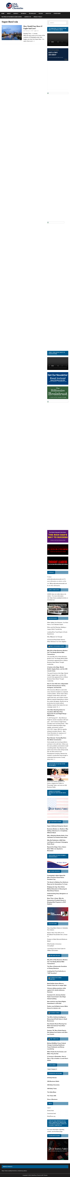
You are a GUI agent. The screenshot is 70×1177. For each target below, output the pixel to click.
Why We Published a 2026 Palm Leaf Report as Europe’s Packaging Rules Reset (57, 842)
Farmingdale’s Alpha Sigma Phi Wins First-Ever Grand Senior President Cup (56, 877)
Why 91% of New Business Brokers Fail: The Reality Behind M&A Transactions (57, 652)
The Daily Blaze (55, 955)
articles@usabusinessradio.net (55, 579)
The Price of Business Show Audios (11, 16)
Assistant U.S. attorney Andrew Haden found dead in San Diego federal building (56, 996)
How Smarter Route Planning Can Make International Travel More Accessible (57, 1025)
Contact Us (27, 16)
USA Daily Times (55, 1012)
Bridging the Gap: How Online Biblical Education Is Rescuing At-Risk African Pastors (57, 888)
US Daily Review (55, 871)
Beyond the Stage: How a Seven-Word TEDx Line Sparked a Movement (56, 848)
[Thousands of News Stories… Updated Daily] (57, 867)
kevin (37, 30)
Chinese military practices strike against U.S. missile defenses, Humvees (56, 990)
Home (2, 13)
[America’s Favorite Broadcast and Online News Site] (57, 817)
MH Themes (44, 1175)
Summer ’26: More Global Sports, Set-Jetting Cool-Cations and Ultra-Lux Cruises (57, 1032)
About (9, 13)
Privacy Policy (38, 16)
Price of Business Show (57, 646)
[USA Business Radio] (57, 1159)
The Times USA (54, 1039)
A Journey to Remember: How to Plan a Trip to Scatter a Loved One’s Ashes (57, 1058)
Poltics (41, 13)
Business (23, 13)
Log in (49, 1107)
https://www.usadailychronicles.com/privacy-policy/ (14, 1170)
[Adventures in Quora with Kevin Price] (57, 779)
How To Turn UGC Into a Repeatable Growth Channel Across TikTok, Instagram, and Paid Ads (57, 685)
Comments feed (51, 1113)
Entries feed (50, 1110)
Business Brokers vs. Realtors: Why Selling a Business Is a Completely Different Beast (57, 830)
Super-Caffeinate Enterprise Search (57, 826)
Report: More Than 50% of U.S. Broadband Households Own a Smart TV (57, 934)
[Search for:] (57, 22)
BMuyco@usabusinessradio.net (58, 583)
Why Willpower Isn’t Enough (54, 636)
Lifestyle (48, 13)
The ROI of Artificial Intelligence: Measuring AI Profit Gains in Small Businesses (57, 1019)
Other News (57, 13)
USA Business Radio (55, 821)
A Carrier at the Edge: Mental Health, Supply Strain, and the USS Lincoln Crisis (57, 669)
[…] (33, 41)
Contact (15, 13)
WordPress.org (51, 1116)
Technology (32, 13)
